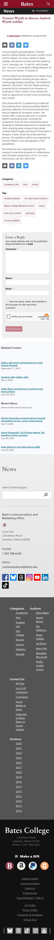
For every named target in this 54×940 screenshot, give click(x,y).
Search (48, 4)
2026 (19, 743)
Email (9, 288)
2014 (19, 801)
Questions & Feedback (30, 914)
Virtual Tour (30, 919)
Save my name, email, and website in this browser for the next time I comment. (26, 304)
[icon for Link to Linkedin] (45, 577)
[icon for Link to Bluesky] (13, 577)
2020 (19, 772)
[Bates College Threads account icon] (18, 931)
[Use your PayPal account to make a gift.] (33, 866)
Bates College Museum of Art (19, 205)
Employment (30, 893)
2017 (19, 786)
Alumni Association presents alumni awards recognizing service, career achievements (23, 419)
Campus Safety (30, 878)
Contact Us (17, 679)
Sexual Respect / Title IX (30, 897)
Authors (35, 608)
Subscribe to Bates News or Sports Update (21, 722)
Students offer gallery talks (14, 377)
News (9, 11)
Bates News (14, 36)
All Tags (20, 683)
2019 (19, 777)
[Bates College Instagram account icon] (36, 931)
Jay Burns (41, 643)
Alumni (20, 639)
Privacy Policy (30, 910)
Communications (30, 883)
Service (20, 644)
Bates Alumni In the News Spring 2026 (20, 447)
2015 (19, 796)
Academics (22, 612)
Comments (22, 697)
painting (30, 213)
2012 (19, 810)
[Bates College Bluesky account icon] (10, 931)
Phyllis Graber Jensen (40, 665)
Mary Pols (41, 648)
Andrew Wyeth (12, 198)
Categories (17, 608)
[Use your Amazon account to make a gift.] (21, 866)
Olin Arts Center (12, 213)
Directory (30, 888)
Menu (5, 4)
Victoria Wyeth (12, 220)
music (42, 205)
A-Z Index (30, 905)
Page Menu (42, 11)
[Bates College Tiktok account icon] (27, 931)
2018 (19, 781)
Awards (20, 654)
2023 (19, 757)
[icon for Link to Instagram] (29, 577)
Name (10, 278)
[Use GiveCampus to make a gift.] (44, 866)
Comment (12, 249)
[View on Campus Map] (4, 525)
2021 (19, 767)
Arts (25, 184)
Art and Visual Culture (35, 198)
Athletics (21, 649)
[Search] (46, 495)
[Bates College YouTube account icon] (44, 931)
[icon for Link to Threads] (21, 577)
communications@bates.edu (20, 566)
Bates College (27, 830)
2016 (19, 791)
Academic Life (11, 184)
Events (35, 184)
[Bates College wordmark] (27, 4)
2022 (19, 762)
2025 (19, 748)
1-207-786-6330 (11, 553)
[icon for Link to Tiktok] (5, 585)
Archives (15, 739)
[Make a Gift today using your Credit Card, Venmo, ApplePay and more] (9, 866)
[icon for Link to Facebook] (5, 577)
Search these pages (14, 487)
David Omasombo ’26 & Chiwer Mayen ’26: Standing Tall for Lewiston (23, 433)
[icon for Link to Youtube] (37, 577)
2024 (19, 753)
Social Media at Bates (21, 705)
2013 (19, 805)
